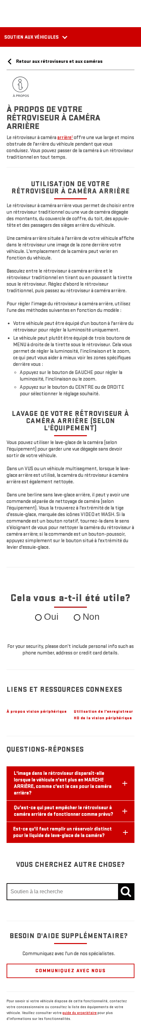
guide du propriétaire (79, 1012)
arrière (65, 137)
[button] (65, 137)
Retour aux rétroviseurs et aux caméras (59, 61)
